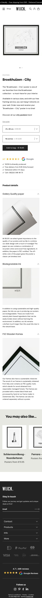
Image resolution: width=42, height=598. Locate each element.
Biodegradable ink (12, 263)
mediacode (29, 597)
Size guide (6, 122)
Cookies (31, 595)
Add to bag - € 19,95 (15, 148)
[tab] (19, 67)
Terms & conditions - (15, 595)
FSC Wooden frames (13, 334)
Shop (9, 9)
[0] (38, 8)
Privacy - (25, 595)
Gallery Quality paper (13, 193)
